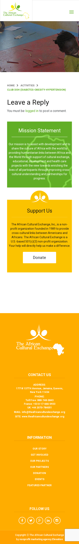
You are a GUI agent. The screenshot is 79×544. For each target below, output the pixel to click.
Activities (27, 85)
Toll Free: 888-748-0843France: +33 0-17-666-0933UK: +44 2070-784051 (39, 404)
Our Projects (39, 461)
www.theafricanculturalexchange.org (43, 416)
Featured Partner (39, 485)
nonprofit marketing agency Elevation (41, 539)
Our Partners (39, 467)
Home (11, 85)
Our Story (40, 448)
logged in (31, 111)
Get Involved (39, 454)
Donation (39, 473)
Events (39, 479)
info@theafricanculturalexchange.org (43, 412)
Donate (39, 257)
